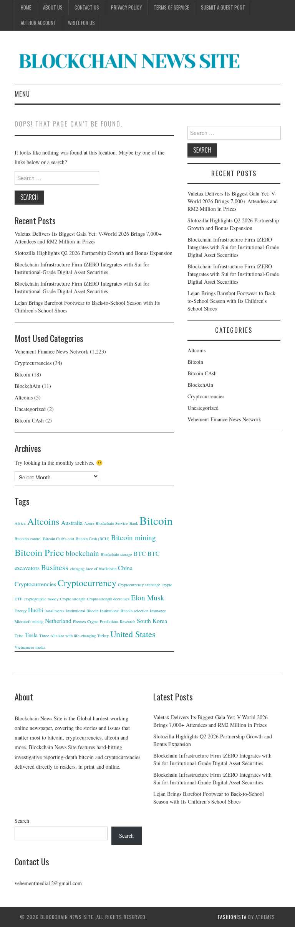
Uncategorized (30, 409)
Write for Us (81, 22)
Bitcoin (22, 374)
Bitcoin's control (28, 538)
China (125, 568)
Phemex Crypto (85, 621)
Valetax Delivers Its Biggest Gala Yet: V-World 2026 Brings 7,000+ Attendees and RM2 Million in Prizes (88, 237)
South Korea (152, 620)
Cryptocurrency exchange (139, 584)
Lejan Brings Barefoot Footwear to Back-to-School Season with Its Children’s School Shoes (232, 300)
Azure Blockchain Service (106, 523)
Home (26, 7)
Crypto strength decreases (108, 599)
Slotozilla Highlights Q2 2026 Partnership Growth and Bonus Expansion (93, 252)
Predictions (109, 621)
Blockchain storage (116, 554)
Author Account (38, 22)
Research (127, 621)
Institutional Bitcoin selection (124, 610)
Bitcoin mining (133, 537)
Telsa (19, 635)
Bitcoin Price (39, 552)
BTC (140, 553)
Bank (133, 523)
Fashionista (232, 916)
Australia (72, 522)
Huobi (35, 610)
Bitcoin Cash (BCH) (92, 538)
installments (54, 610)
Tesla (31, 635)
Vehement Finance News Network (51, 351)
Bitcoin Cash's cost (58, 538)
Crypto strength (72, 599)
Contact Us (87, 7)
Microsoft (23, 621)
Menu (22, 94)
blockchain (82, 553)
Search (22, 820)
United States (133, 633)
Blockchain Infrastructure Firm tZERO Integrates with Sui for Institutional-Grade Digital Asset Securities (82, 268)
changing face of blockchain (93, 568)
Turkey (103, 635)
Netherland (58, 620)
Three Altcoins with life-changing (67, 635)
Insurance (158, 610)
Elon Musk (147, 597)
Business (54, 567)
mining (37, 621)
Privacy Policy (126, 7)
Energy (21, 610)
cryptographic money (41, 599)
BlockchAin (27, 386)
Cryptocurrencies (33, 363)
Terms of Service (171, 7)
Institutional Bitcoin (82, 610)
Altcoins (24, 397)
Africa (20, 523)
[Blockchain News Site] (130, 60)
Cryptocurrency (87, 582)
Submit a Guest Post (223, 7)
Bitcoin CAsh (29, 420)
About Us (53, 7)
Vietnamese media (30, 647)
